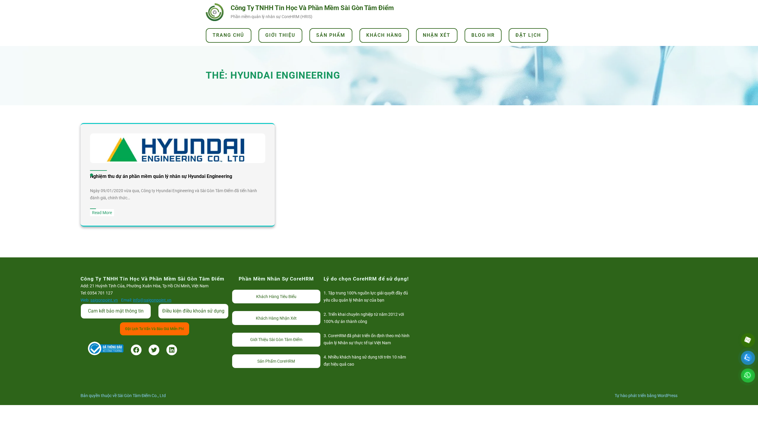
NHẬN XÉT (436, 35)
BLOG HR (483, 35)
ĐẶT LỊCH (528, 35)
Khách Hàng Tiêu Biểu (276, 296)
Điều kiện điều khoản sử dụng (193, 311)
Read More (103, 213)
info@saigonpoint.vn (152, 300)
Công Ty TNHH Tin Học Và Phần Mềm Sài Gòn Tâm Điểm (312, 8)
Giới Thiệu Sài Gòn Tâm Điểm (276, 339)
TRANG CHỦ (228, 35)
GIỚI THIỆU (280, 35)
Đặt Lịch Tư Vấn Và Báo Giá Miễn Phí (154, 329)
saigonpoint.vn (104, 300)
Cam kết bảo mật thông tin (116, 311)
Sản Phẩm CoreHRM (276, 361)
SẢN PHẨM (330, 35)
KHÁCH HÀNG (384, 35)
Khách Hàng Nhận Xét (276, 318)
